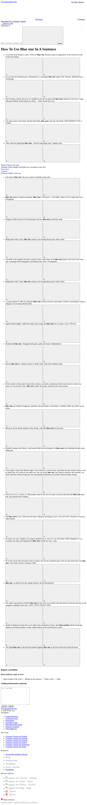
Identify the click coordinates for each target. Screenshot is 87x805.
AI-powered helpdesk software (16, 754)
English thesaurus (11, 716)
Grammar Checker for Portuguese (17, 745)
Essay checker (12, 767)
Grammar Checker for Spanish (16, 738)
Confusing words (11, 718)
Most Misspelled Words (13, 725)
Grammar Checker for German (16, 740)
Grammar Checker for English (16, 736)
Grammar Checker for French (16, 743)
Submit (11, 706)
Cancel (4, 706)
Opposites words (11, 723)
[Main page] (9, 2)
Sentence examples (12, 727)
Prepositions (9, 721)
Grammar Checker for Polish (15, 747)
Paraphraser (9, 770)
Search (59, 43)
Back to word (8, 23)
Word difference (11, 729)
